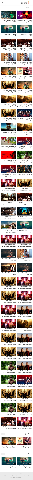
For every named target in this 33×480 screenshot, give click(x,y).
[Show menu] (30, 3)
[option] (24, 444)
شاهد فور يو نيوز (19, 473)
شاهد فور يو (12, 473)
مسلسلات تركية (28, 434)
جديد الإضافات (28, 7)
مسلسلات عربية (28, 453)
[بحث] (2, 2)
